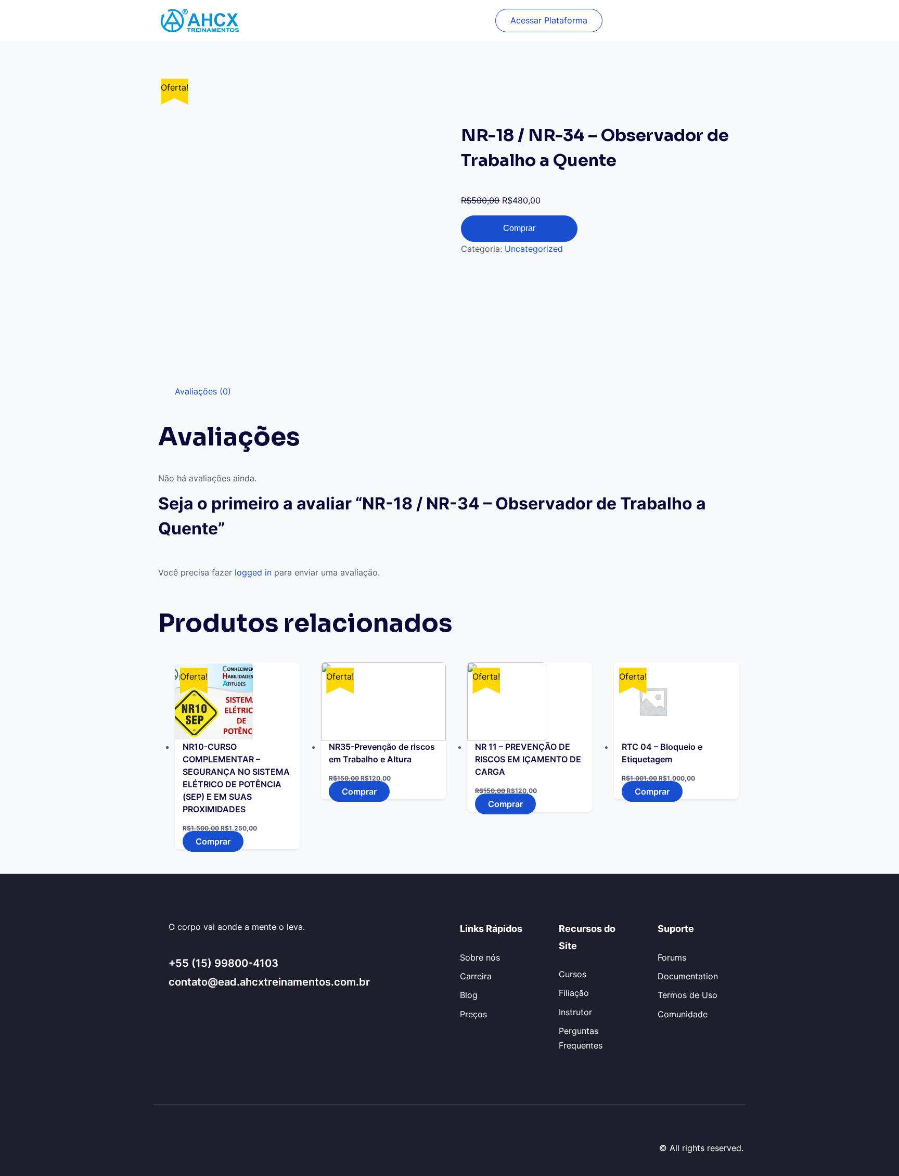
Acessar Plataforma (548, 20)
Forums (672, 957)
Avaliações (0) (203, 391)
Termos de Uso (687, 995)
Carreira (476, 976)
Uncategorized (534, 249)
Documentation (688, 976)
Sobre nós (480, 957)
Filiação (574, 993)
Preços (473, 1014)
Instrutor (575, 1012)
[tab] (203, 392)
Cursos (572, 974)
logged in (253, 572)
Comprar (519, 228)
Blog (469, 995)
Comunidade (683, 1014)
